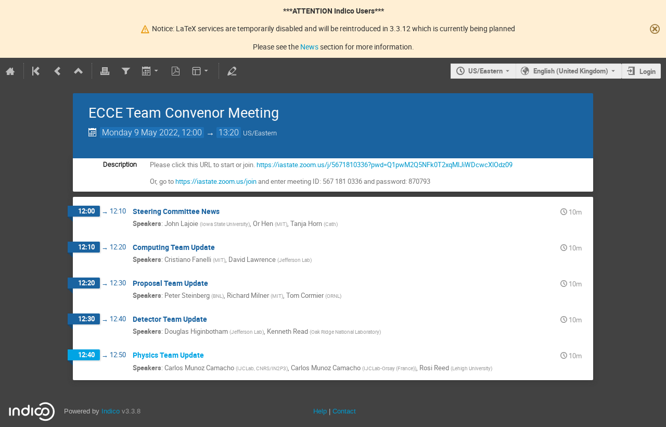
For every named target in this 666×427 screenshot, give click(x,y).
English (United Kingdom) (570, 71)
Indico (110, 411)
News (309, 47)
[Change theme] (201, 71)
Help (320, 411)
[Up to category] (78, 71)
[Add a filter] (125, 71)
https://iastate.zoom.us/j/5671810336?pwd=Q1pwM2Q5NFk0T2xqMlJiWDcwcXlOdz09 (385, 164)
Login (647, 71)
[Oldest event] (37, 71)
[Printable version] (105, 71)
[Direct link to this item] (226, 211)
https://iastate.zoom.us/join (216, 181)
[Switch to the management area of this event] (232, 71)
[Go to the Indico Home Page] (10, 71)
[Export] (150, 71)
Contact (344, 411)
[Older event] (57, 71)
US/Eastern (485, 71)
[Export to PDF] (175, 71)
